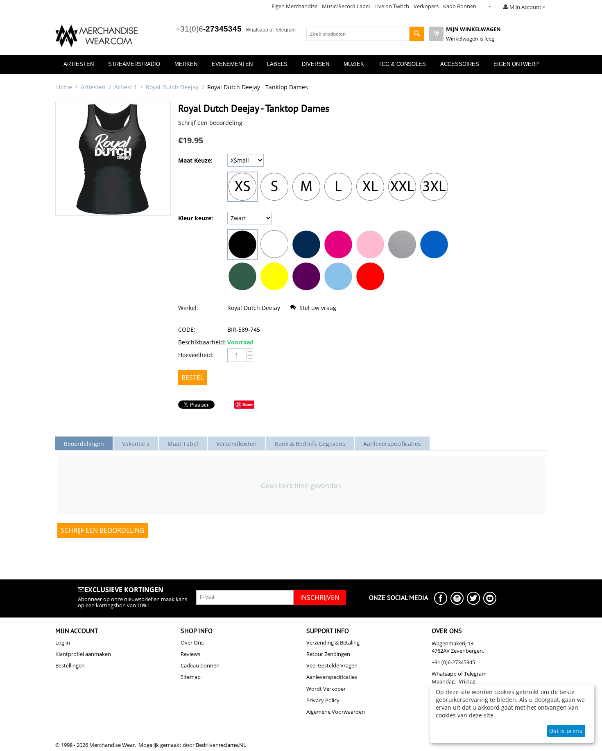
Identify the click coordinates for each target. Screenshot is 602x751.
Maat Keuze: (195, 160)
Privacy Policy (322, 700)
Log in (62, 642)
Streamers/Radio (134, 64)
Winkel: (188, 308)
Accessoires (459, 64)
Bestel (192, 377)
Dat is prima (566, 731)
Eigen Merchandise (294, 6)
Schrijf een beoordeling (210, 123)
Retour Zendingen (328, 654)
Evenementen (232, 64)
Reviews (190, 654)
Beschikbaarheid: (200, 342)
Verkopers (426, 6)
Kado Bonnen (459, 6)
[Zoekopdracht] (417, 34)
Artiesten (78, 64)
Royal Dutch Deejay (172, 87)
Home (64, 87)
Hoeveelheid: (196, 355)
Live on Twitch (391, 6)
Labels (277, 64)
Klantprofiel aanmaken (83, 654)
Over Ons (192, 642)
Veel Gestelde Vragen (332, 665)
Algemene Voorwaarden (335, 711)
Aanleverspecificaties (331, 677)
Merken (185, 64)
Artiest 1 (125, 87)
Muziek (354, 64)
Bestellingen (70, 665)
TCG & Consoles (402, 64)
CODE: (186, 329)
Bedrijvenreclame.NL (221, 745)
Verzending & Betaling (333, 642)
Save (247, 404)
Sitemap (191, 677)
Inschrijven (319, 597)
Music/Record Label (346, 6)
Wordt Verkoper (326, 688)
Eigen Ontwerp (516, 64)
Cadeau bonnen (200, 665)
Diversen (315, 64)
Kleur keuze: (195, 218)
